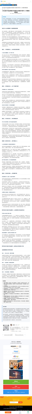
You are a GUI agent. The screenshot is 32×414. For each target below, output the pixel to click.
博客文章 (3, 3)
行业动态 (6, 3)
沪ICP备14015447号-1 (23, 410)
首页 (1, 3)
